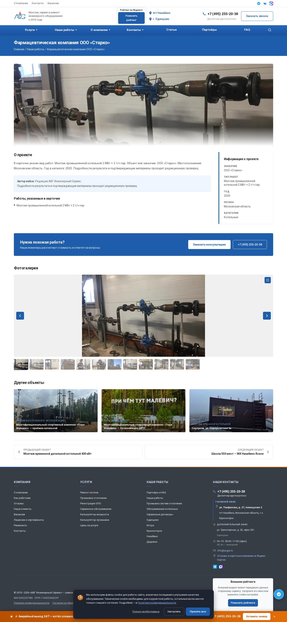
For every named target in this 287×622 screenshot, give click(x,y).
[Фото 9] (146, 364)
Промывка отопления (93, 498)
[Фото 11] (177, 364)
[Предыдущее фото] (20, 316)
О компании (101, 30)
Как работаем (22, 498)
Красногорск (154, 530)
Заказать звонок (257, 16)
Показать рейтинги (243, 602)
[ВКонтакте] (265, 3)
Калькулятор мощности (94, 514)
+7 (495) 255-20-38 (250, 244)
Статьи (171, 29)
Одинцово (153, 519)
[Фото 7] (115, 364)
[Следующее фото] (267, 316)
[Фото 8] (130, 364)
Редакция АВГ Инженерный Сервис (58, 181)
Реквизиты (20, 525)
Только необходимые (146, 611)
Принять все (198, 611)
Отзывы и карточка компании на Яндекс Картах (241, 557)
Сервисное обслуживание (95, 508)
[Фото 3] (52, 364)
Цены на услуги (89, 525)
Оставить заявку (256, 616)
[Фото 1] (21, 364)
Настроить (174, 611)
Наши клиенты (22, 508)
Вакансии (53, 3)
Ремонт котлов (89, 492)
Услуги (31, 30)
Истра (150, 525)
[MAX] (271, 3)
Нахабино (152, 536)
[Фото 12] (193, 364)
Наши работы (66, 30)
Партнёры (209, 29)
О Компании (21, 3)
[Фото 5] (83, 364)
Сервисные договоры (160, 514)
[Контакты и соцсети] (279, 594)
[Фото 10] (161, 364)
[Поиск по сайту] (269, 29)
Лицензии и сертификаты (29, 519)
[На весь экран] (268, 280)
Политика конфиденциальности (31, 603)
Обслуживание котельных (162, 508)
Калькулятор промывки (94, 519)
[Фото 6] (99, 364)
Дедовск (152, 541)
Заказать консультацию (209, 244)
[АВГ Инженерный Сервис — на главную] (20, 16)
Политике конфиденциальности (157, 602)
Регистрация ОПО (90, 503)
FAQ (247, 29)
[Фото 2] (36, 364)
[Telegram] (259, 3)
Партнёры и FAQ (156, 492)
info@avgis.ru (225, 550)
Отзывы (19, 503)
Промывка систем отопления (164, 503)
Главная (19, 49)
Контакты (38, 3)
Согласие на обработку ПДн (68, 603)
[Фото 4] (68, 364)
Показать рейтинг (131, 18)
